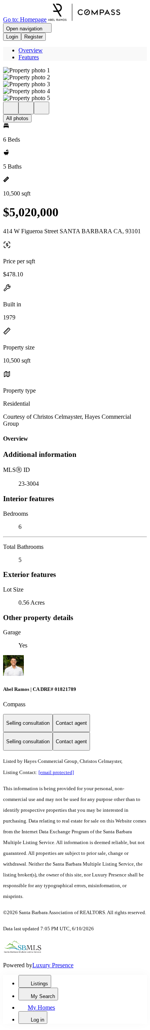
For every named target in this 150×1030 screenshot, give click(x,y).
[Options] (10, 108)
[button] (75, 70)
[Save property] (26, 108)
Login (12, 37)
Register (33, 37)
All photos (17, 118)
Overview (30, 50)
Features (28, 57)
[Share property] (41, 108)
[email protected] (56, 772)
